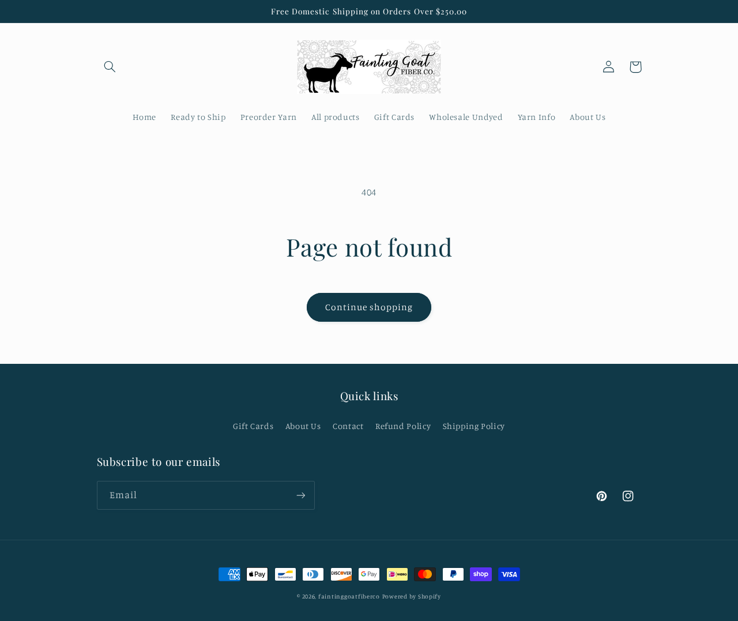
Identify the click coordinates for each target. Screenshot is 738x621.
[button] (110, 67)
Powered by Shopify (411, 596)
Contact (348, 426)
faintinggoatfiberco (349, 596)
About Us (303, 426)
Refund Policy (403, 426)
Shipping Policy (474, 426)
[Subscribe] (300, 495)
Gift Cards (253, 426)
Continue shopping (369, 307)
